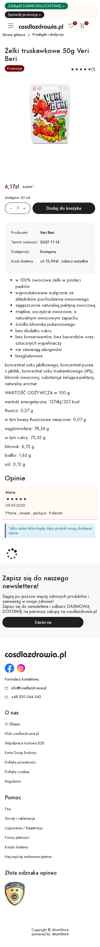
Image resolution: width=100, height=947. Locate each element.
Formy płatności (17, 837)
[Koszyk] (82, 26)
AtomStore (60, 934)
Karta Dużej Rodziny (20, 752)
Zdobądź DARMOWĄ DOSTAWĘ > (36, 5)
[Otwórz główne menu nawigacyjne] (12, 25)
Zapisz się (43, 622)
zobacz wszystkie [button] (74, 261)
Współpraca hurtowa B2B (24, 743)
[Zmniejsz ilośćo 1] (8, 208)
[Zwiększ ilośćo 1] (26, 208)
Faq (8, 809)
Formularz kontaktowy (22, 679)
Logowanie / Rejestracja (23, 828)
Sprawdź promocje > (24, 14)
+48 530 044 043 (26, 696)
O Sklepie (12, 724)
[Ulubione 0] (71, 26)
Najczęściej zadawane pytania (28, 856)
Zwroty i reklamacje (20, 818)
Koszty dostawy (16, 847)
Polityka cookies (17, 771)
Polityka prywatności (20, 762)
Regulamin (13, 781)
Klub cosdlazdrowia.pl (22, 733)
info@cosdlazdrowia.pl (28, 688)
